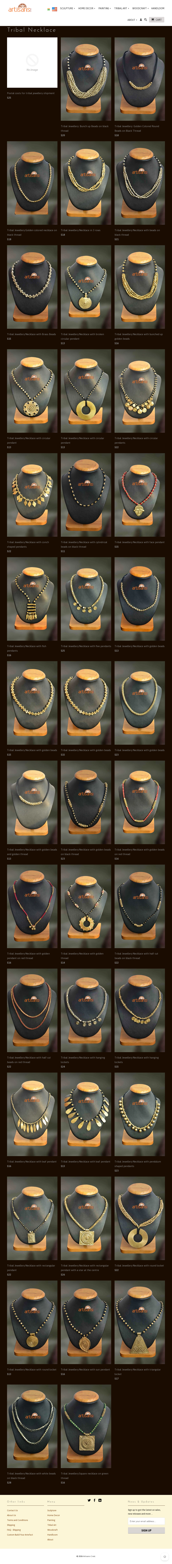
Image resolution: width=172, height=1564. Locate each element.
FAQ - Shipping (14, 1530)
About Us (11, 1515)
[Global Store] (54, 10)
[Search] (145, 20)
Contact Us (12, 1510)
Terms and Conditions (17, 1520)
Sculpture (67, 8)
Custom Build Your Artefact (20, 1534)
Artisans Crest (89, 1556)
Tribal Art (121, 8)
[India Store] (48, 9)
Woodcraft (140, 8)
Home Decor (86, 8)
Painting (104, 8)
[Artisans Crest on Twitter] (89, 1500)
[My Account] (141, 20)
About (132, 20)
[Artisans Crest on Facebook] (94, 1500)
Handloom (157, 8)
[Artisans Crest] (20, 8)
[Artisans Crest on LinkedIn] (99, 1500)
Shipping (11, 1525)
